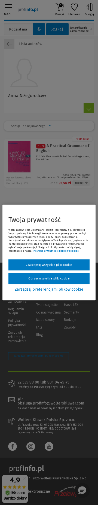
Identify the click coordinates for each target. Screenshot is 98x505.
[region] (49, 252)
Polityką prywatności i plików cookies (56, 250)
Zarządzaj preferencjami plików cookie (49, 289)
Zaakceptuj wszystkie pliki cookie (49, 264)
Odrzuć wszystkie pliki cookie (48, 278)
